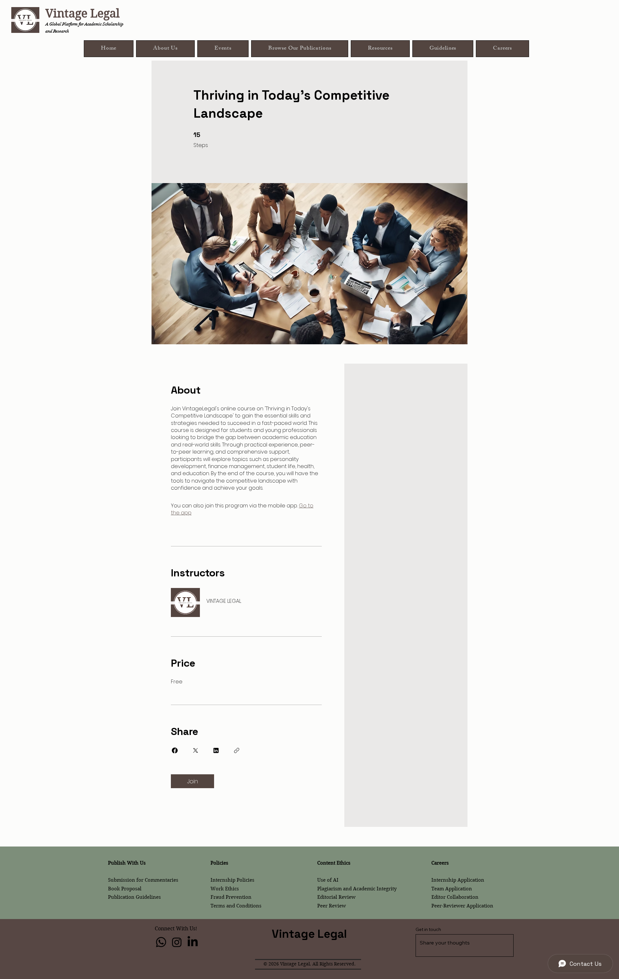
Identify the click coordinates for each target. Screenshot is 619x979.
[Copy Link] (237, 750)
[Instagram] (177, 942)
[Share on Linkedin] (216, 750)
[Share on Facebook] (175, 750)
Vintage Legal (82, 13)
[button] (299, 48)
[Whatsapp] (161, 942)
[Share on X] (195, 750)
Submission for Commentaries (143, 880)
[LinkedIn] (192, 942)
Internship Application (457, 880)
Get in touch (428, 929)
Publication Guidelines (134, 897)
